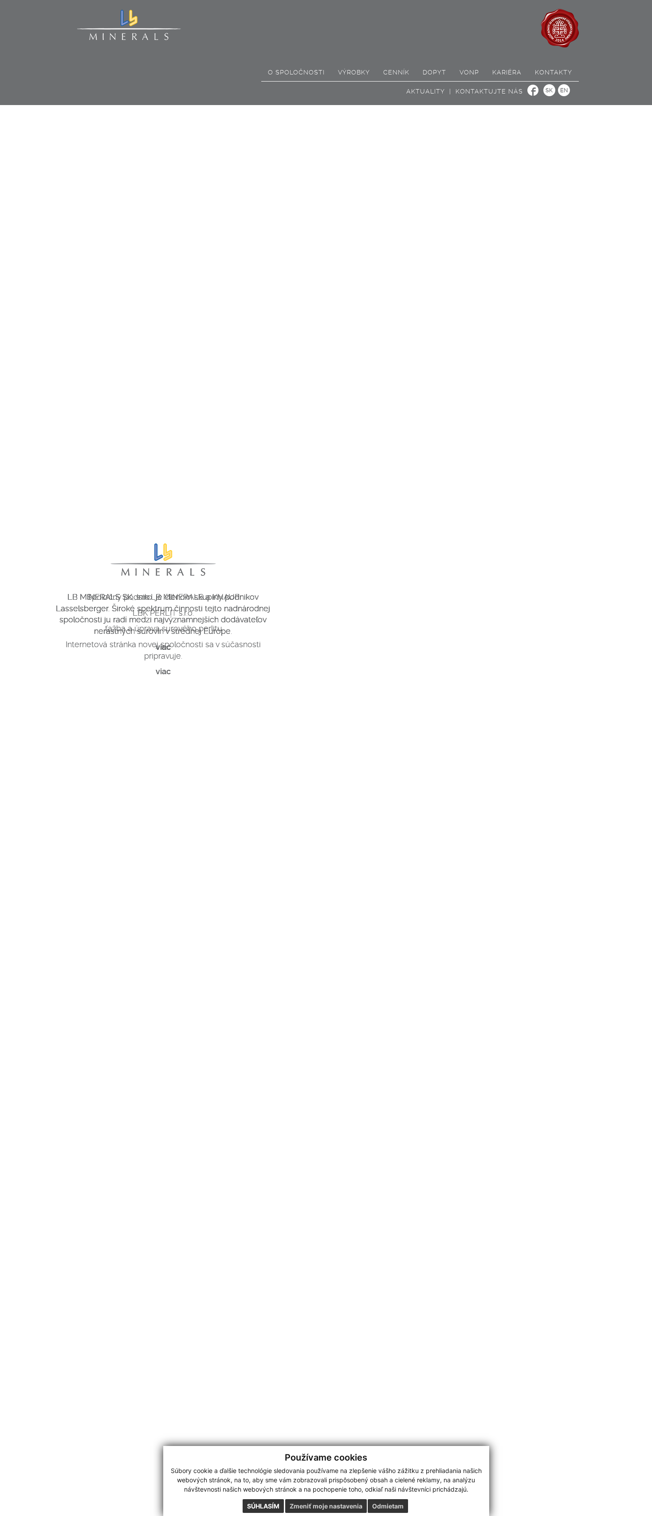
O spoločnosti (296, 72)
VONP (469, 72)
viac (163, 647)
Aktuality (425, 91)
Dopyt (434, 72)
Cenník (396, 72)
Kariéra (507, 72)
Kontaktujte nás (489, 91)
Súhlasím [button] (263, 1506)
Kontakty (553, 72)
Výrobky (354, 72)
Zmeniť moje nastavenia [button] (326, 1506)
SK (549, 90)
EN (564, 90)
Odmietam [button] (388, 1506)
